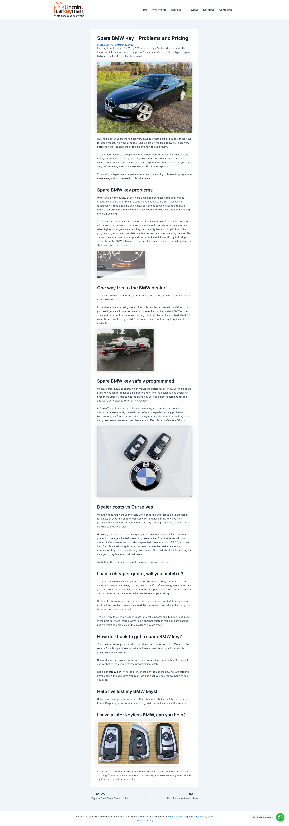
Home (144, 9)
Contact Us (225, 9)
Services (176, 9)
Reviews (193, 9)
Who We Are (159, 9)
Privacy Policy (145, 820)
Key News (208, 9)
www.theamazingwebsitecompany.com (190, 816)
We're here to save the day (69, 15)
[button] (182, 10)
